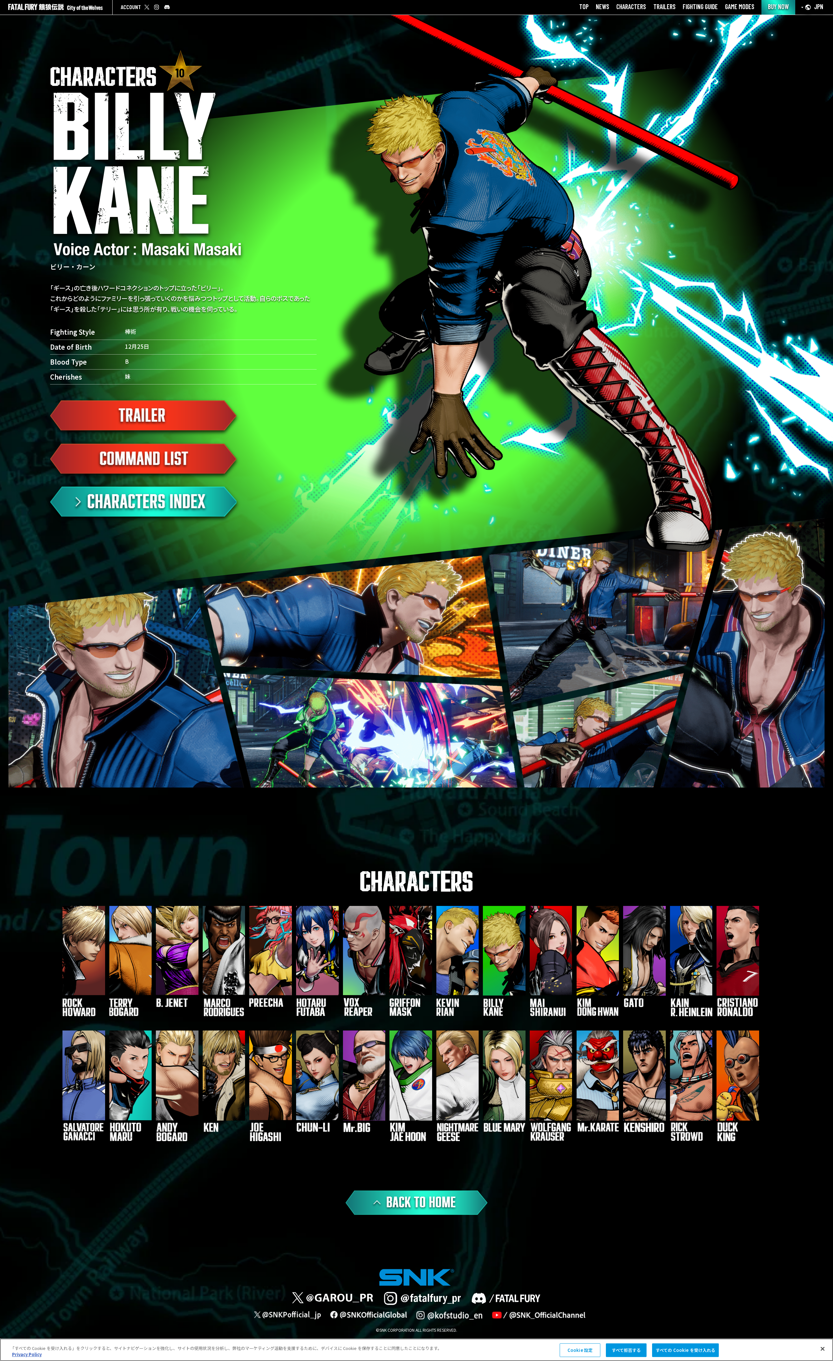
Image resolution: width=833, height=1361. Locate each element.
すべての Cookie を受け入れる (685, 1350)
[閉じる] (822, 1349)
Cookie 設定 (580, 1350)
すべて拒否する (626, 1350)
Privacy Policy (27, 1354)
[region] (416, 1350)
